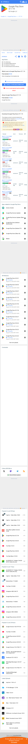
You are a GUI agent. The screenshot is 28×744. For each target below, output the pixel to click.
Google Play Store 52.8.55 (12, 284)
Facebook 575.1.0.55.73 (12, 657)
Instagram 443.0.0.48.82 (12, 612)
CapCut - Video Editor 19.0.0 (13, 525)
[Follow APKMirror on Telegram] (17, 471)
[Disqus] (14, 406)
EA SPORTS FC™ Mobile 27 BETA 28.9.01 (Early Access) (14, 561)
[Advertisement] (14, 35)
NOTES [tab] (3, 52)
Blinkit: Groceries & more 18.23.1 (14, 718)
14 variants (10, 280)
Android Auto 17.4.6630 (12, 601)
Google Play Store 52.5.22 (12, 336)
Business (4, 56)
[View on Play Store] (19, 57)
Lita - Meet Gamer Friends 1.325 (14, 698)
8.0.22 (10, 74)
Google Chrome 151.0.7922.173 (13, 667)
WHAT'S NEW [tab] (9, 52)
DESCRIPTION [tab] (17, 52)
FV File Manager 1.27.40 (12, 687)
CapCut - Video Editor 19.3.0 (13, 576)
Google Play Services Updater (13, 213)
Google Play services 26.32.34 (13, 606)
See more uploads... (14, 342)
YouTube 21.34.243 (10, 586)
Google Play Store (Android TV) (14, 228)
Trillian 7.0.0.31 (9, 692)
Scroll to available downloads (15, 84)
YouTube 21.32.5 (10, 546)
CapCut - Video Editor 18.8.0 (13, 515)
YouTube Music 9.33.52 (11, 556)
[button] (16, 57)
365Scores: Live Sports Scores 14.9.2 (15, 713)
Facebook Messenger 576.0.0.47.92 (11, 673)
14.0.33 (10, 97)
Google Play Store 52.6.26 (12, 323)
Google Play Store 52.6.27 (12, 316)
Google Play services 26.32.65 (13, 642)
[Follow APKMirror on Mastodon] (11, 471)
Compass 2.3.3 (9, 708)
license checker (10, 208)
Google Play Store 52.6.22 (12, 329)
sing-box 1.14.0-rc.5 (11, 682)
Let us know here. (17, 735)
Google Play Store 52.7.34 (12, 310)
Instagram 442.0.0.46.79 (12, 591)
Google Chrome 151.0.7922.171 (13, 647)
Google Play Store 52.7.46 (12, 304)
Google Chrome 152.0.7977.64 (13, 626)
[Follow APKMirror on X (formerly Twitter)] (4, 471)
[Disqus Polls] (14, 368)
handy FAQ (18, 118)
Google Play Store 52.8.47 (12, 291)
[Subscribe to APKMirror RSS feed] (24, 471)
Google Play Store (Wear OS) (13, 233)
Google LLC (13, 11)
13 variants (10, 286)
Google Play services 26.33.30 (13, 617)
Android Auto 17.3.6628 (12, 581)
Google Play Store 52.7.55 (12, 297)
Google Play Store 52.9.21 (12, 278)
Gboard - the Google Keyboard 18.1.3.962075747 (13, 652)
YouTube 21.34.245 (10, 631)
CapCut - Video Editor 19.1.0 (13, 520)
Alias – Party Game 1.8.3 (12, 703)
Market (7, 238)
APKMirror (6, 2)
